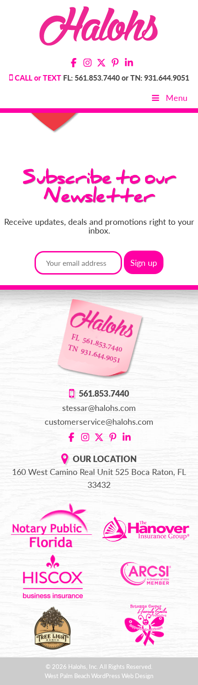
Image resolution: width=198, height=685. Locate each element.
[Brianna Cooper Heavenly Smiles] (145, 624)
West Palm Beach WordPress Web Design (99, 675)
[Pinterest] (115, 63)
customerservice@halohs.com (99, 421)
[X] (101, 63)
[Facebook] (73, 63)
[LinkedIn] (129, 63)
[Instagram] (87, 63)
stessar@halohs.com (99, 408)
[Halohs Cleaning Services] (99, 24)
